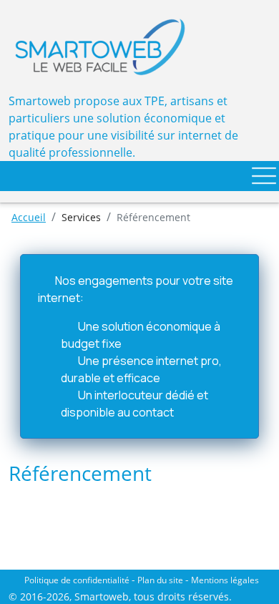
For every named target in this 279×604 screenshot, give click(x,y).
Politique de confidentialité (76, 580)
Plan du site (160, 580)
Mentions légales (225, 580)
